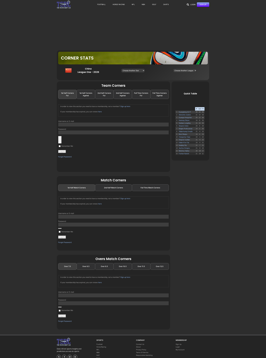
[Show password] (60, 139)
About (138, 347)
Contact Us (140, 344)
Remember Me (67, 146)
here (100, 112)
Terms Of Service (142, 352)
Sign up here (125, 106)
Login (178, 347)
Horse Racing (101, 347)
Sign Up (178, 344)
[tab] (67, 94)
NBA (98, 352)
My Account (180, 350)
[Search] (188, 4)
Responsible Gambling (144, 355)
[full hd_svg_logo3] (64, 1)
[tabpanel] (113, 131)
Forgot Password (64, 157)
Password (62, 129)
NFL (97, 350)
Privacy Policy (141, 350)
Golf (97, 355)
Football (99, 344)
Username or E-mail (66, 121)
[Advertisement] (133, 29)
